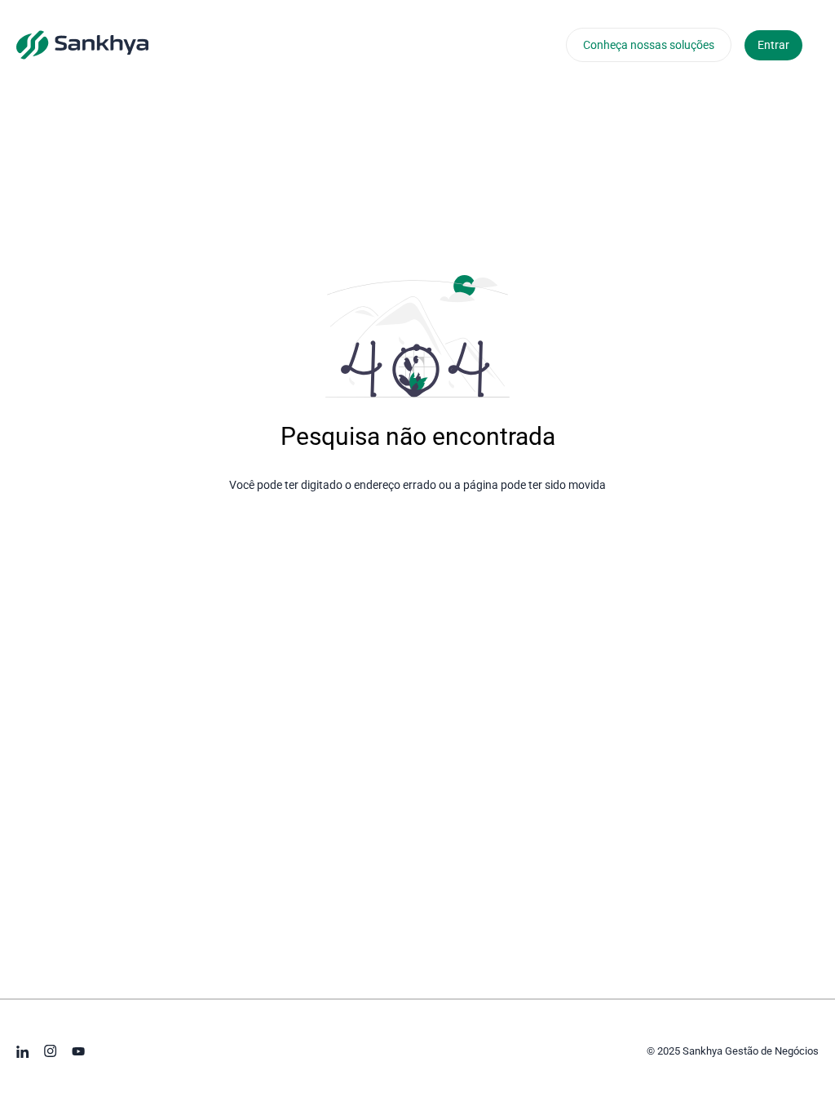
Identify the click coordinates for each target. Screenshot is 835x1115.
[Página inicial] (82, 44)
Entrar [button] (773, 44)
